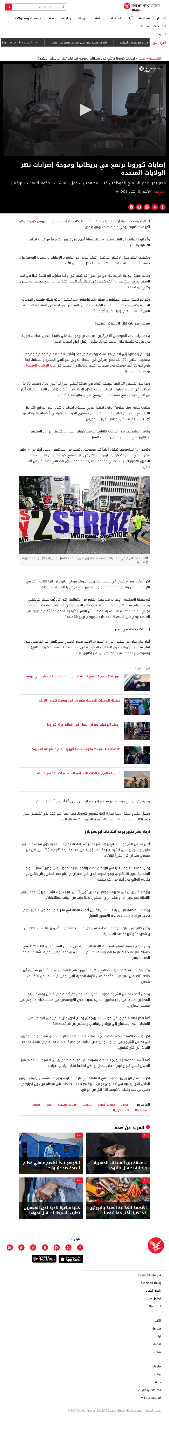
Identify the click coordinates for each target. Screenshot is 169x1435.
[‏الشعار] (151, 69)
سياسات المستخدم (149, 1275)
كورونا (31, 221)
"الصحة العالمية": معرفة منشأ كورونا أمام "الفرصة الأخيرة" (76, 749)
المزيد (161, 34)
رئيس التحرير (153, 1291)
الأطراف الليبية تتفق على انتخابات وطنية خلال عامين (101, 42)
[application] (84, 110)
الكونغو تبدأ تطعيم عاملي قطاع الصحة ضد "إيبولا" (51, 1165)
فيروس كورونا (106, 1105)
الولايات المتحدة (37, 365)
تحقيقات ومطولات (28, 18)
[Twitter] (68, 1247)
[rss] (10, 1247)
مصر (76, 647)
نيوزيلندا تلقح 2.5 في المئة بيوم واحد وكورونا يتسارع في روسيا (72, 676)
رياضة (66, 18)
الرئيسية (155, 58)
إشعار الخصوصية (151, 1283)
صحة (52, 18)
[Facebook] (80, 1247)
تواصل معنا (154, 1298)
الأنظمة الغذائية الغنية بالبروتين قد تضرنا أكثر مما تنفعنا (118, 1210)
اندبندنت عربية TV (152, 26)
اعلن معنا (155, 1306)
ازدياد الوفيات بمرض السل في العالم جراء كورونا (84, 724)
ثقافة (99, 18)
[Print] (131, 207)
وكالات (160, 191)
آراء (130, 18)
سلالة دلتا (141, 1110)
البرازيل (36, 1105)
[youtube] (45, 1247)
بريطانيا (110, 221)
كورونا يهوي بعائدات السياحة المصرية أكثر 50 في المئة (79, 773)
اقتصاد (115, 18)
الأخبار (161, 18)
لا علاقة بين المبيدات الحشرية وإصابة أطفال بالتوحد (120, 1165)
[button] (84, 110)
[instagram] (57, 1247)
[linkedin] (33, 1247)
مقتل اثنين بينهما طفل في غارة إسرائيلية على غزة (33, 42)
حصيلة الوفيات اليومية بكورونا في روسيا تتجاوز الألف (80, 700)
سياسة (144, 18)
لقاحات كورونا (121, 1110)
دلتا (118, 263)
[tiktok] (21, 1247)
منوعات (82, 18)
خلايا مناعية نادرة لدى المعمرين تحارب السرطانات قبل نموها (52, 1210)
